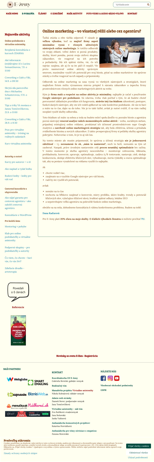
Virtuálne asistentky (82, 390)
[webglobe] (17, 380)
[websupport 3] (27, 416)
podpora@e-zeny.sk (75, 401)
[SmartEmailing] (38, 384)
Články (42, 13)
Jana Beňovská (58, 415)
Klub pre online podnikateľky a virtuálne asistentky (17, 237)
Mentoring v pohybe (15, 226)
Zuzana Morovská (60, 434)
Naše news (12, 13)
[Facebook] (103, 380)
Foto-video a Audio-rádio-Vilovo (105, 13)
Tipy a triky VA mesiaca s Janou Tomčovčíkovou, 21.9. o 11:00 (18, 109)
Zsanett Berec (58, 401)
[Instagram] (110, 380)
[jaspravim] (17, 398)
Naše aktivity (74, 13)
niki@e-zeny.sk (77, 393)
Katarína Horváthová (62, 426)
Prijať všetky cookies (138, 446)
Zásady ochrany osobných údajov (20, 453)
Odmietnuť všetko (138, 452)
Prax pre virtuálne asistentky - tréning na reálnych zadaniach (17, 133)
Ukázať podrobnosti (138, 457)
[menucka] (17, 409)
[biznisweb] (38, 395)
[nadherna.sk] (38, 406)
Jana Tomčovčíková (61, 404)
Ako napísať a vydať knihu (18, 168)
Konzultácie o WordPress (18, 215)
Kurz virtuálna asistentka (18, 143)
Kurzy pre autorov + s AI (18, 162)
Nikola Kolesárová (60, 393)
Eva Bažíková (58, 412)
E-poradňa (28, 13)
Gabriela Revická (60, 381)
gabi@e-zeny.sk (76, 381)
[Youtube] (116, 380)
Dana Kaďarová (51, 213)
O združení (57, 13)
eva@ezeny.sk (71, 412)
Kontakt (132, 13)
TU (143, 219)
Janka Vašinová (59, 418)
